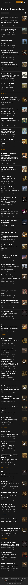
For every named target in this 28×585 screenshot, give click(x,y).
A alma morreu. (5, 375)
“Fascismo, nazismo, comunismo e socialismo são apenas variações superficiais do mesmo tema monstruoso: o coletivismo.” (9, 460)
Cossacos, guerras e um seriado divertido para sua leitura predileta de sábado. (10, 65)
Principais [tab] (12, 13)
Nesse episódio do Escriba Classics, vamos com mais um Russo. (9, 565)
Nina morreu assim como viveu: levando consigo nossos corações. (9, 420)
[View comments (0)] (8, 26)
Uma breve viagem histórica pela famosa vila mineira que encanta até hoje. (10, 277)
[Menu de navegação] (2, 2)
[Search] (25, 13)
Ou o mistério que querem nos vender (8, 292)
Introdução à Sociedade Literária (8, 198)
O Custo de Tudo (6, 176)
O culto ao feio (5, 431)
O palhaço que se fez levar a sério (9, 493)
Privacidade (13, 578)
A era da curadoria (7, 338)
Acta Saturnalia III (7, 167)
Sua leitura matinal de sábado (8, 169)
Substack (9, 583)
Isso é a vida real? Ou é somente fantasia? (8, 360)
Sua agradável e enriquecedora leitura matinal (10, 142)
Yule (2, 471)
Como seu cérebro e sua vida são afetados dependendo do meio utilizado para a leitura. (9, 520)
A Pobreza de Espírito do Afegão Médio (8, 154)
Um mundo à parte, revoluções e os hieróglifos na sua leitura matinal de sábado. (10, 121)
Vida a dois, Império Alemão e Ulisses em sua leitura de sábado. (10, 110)
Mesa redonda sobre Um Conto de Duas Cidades (8, 30)
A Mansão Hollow (6, 210)
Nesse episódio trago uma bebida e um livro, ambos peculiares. (10, 75)
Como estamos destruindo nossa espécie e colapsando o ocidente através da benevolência (9, 21)
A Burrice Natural (6, 504)
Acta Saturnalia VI (7, 118)
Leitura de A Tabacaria (8, 396)
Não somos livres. (5, 257)
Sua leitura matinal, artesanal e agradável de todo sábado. (8, 131)
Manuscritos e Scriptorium (9, 300)
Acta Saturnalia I (6, 245)
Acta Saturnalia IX (7, 62)
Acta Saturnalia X (6, 40)
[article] (14, 21)
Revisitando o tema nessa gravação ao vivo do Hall (10, 236)
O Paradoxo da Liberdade (9, 255)
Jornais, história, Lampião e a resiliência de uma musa (8, 86)
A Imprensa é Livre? (7, 481)
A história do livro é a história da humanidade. (9, 313)
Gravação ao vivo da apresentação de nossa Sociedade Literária (10, 224)
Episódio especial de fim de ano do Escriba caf (9, 473)
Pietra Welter (10, 57)
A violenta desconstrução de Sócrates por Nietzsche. (10, 496)
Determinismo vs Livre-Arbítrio (8, 233)
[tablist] (11, 13)
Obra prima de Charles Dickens (9, 33)
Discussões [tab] (18, 13)
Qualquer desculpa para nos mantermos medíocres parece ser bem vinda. (9, 507)
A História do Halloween (9, 542)
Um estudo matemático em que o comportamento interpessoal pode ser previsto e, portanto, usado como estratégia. (10, 53)
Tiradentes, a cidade (7, 275)
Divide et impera (6, 552)
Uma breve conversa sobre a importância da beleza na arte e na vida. (9, 433)
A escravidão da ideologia (9, 97)
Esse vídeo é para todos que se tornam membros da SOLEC (8, 201)
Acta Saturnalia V (6, 129)
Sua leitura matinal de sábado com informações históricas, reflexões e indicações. (9, 189)
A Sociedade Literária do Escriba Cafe (9, 221)
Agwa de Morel (6, 73)
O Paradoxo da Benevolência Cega (10, 18)
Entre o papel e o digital (8, 518)
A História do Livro (7, 311)
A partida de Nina (6, 417)
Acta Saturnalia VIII (7, 84)
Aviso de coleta (23, 578)
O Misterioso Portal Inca (8, 290)
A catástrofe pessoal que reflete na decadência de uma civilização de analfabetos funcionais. (9, 327)
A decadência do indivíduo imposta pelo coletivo (9, 372)
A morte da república (7, 349)
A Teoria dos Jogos (7, 50)
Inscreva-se (19, 2)
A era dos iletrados (7, 325)
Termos (17, 578)
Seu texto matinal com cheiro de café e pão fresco (10, 247)
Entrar (25, 2)
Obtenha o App (20, 580)
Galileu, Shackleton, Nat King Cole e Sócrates (10, 409)
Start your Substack (10, 580)
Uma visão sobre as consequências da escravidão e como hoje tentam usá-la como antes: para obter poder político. (10, 100)
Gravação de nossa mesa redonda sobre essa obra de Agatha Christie (9, 212)
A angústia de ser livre (8, 264)
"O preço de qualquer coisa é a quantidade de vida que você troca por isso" (9, 179)
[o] (24, 31)
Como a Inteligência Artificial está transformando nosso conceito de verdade (9, 363)
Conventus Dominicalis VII (9, 407)
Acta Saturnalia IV (7, 140)
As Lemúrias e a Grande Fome (10, 528)
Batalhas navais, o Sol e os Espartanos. (7, 42)
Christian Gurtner (9, 23)
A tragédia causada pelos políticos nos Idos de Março (9, 351)
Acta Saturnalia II (6, 187)
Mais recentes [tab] (5, 13)
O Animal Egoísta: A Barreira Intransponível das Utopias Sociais (10, 455)
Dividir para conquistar (8, 386)
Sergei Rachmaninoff (8, 563)
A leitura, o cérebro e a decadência (8, 442)
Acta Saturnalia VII (7, 108)
